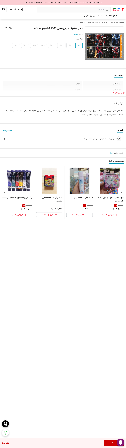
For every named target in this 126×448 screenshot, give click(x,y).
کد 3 (61, 45)
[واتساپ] (5, 432)
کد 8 (16, 45)
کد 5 (43, 45)
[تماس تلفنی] (5, 423)
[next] (5, 192)
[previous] (121, 192)
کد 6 (34, 45)
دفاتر (81, 22)
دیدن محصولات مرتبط (114, 443)
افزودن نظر (7, 130)
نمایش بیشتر (120, 92)
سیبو (76, 34)
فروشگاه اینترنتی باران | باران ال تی (113, 22)
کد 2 (70, 45)
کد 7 (25, 45)
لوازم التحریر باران (92, 22)
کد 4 (52, 45)
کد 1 (79, 45)
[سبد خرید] (3, 9)
